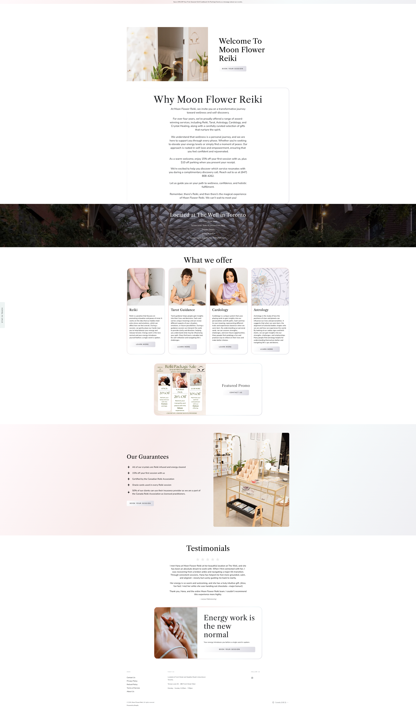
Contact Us (236, 392)
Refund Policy (132, 708)
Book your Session (232, 69)
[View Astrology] (270, 287)
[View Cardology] (228, 287)
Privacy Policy (132, 704)
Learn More (142, 344)
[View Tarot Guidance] (187, 287)
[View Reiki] (146, 287)
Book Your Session (140, 503)
